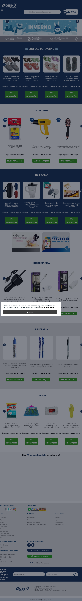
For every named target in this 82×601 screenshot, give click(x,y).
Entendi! (30, 312)
